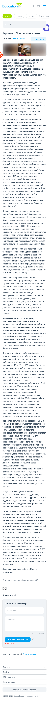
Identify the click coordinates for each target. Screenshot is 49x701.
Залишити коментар (18, 639)
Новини (19, 16)
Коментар (11, 619)
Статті (7, 16)
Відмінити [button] (9, 643)
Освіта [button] (6, 672)
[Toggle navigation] (44, 6)
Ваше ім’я (11, 610)
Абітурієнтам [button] (9, 677)
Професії (31, 16)
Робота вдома (19, 38)
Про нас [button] (6, 667)
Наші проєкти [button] (9, 682)
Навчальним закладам (24, 689)
